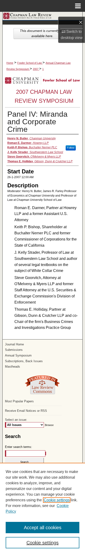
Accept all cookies (42, 527)
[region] (42, 508)
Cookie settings (57, 500)
